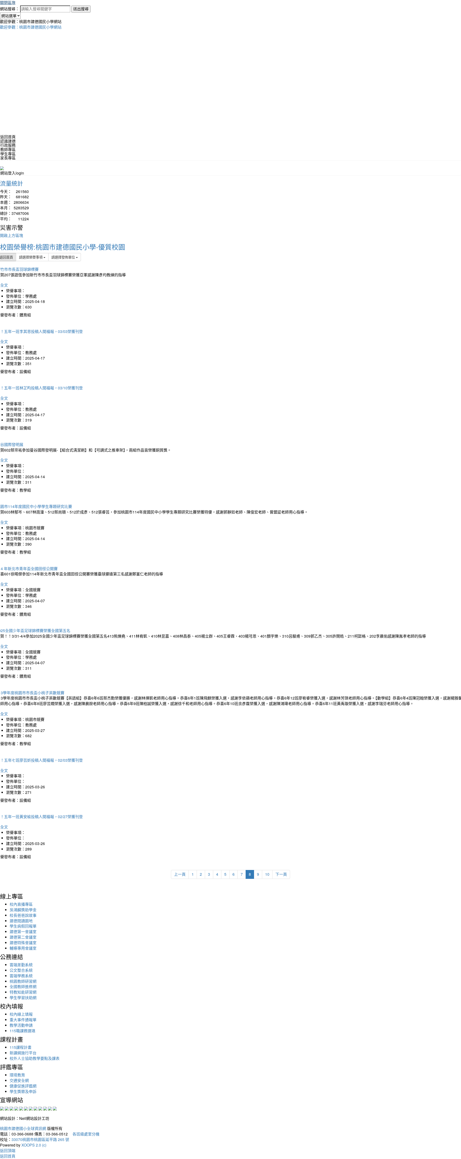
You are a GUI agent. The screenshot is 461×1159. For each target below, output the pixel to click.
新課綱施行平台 (23, 1053)
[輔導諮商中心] (45, 1108)
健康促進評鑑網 (23, 1086)
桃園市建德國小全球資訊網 (23, 1128)
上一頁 (180, 874)
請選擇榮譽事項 (31, 257)
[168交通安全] (2, 1108)
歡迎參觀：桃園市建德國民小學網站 (30, 27)
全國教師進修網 (23, 986)
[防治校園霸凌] (31, 1108)
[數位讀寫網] (35, 1108)
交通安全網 (19, 1080)
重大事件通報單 (23, 1019)
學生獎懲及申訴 (23, 1091)
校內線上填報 (21, 1014)
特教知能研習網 (23, 992)
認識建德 (8, 141)
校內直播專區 (21, 904)
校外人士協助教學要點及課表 (35, 1058)
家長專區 (8, 158)
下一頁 (281, 874)
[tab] (230, 141)
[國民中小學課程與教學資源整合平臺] (50, 1108)
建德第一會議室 (23, 931)
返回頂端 (7, 1150)
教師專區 (8, 149)
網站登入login (12, 173)
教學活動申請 (21, 1025)
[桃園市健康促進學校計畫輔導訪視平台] (55, 1108)
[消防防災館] (21, 1108)
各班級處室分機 (84, 1134)
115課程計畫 (20, 1047)
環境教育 (17, 1075)
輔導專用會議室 (23, 948)
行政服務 (8, 145)
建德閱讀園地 (21, 921)
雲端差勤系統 (21, 964)
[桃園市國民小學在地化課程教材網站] (7, 1108)
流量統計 (11, 183)
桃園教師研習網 (23, 981)
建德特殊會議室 (23, 942)
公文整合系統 (21, 970)
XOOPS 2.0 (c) (33, 1145)
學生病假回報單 (23, 926)
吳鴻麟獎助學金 (23, 909)
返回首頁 (8, 136)
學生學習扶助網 (23, 997)
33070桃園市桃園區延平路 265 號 (40, 1139)
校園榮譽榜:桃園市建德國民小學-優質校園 (62, 247)
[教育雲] (40, 1108)
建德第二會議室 (23, 937)
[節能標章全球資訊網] (26, 1108)
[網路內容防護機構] (11, 1108)
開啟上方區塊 (11, 235)
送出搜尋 (81, 9)
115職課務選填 (22, 1030)
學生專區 (8, 154)
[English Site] (2, 167)
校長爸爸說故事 (23, 915)
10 (267, 874)
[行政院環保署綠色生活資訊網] (16, 1108)
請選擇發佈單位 (63, 257)
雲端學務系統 (21, 975)
